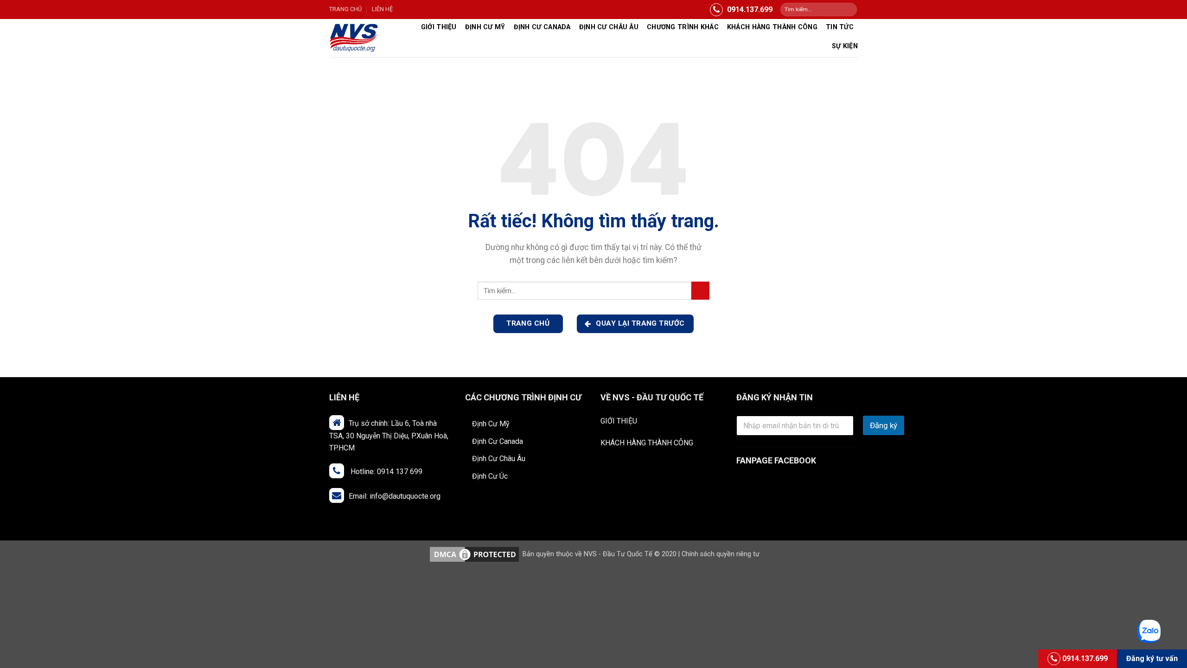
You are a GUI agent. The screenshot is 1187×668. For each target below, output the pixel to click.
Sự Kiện (845, 46)
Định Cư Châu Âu (498, 458)
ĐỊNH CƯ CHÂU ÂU (608, 27)
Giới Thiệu (439, 27)
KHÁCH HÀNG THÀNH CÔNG (646, 442)
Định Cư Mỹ (485, 27)
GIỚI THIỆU (618, 421)
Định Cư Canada (542, 27)
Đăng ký (883, 425)
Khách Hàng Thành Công (772, 27)
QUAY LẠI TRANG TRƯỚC (639, 323)
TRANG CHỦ (345, 9)
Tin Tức (840, 27)
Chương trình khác (683, 27)
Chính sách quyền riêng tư (720, 554)
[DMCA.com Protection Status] (474, 554)
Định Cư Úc (490, 476)
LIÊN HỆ (382, 9)
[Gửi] (849, 10)
